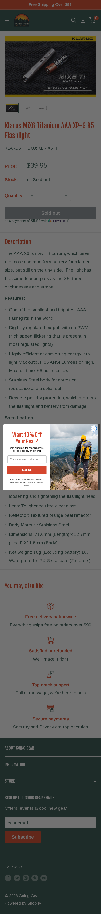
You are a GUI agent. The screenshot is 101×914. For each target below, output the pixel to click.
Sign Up (27, 469)
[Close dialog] (94, 428)
